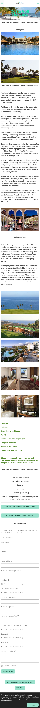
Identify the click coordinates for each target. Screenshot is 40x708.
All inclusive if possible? (9, 589)
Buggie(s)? (4, 634)
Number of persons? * (9, 597)
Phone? (3, 552)
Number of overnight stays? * (12, 571)
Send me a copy (10, 666)
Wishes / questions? (8, 651)
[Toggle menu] (38, 3)
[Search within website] (2, 3)
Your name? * (6, 542)
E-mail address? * (7, 561)
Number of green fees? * (10, 616)
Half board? (5, 580)
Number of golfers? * (8, 607)
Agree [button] (33, 705)
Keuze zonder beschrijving (13, 584)
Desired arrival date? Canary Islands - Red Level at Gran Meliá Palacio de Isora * (19, 531)
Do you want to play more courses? (14, 625)
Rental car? (5, 642)
